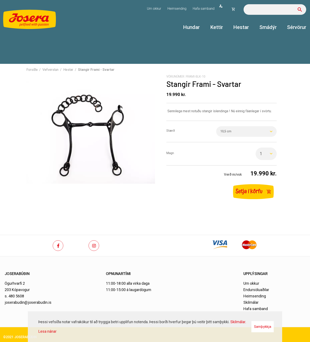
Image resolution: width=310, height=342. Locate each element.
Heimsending (254, 296)
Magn (170, 153)
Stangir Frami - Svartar (96, 70)
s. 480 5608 (14, 296)
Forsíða (32, 70)
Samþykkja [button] (262, 326)
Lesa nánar (47, 331)
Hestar (68, 70)
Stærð (170, 131)
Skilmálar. (238, 322)
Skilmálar (251, 302)
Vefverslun (50, 70)
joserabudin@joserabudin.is (28, 302)
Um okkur (251, 283)
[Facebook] (58, 245)
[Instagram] (94, 245)
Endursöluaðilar (256, 289)
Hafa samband (255, 308)
